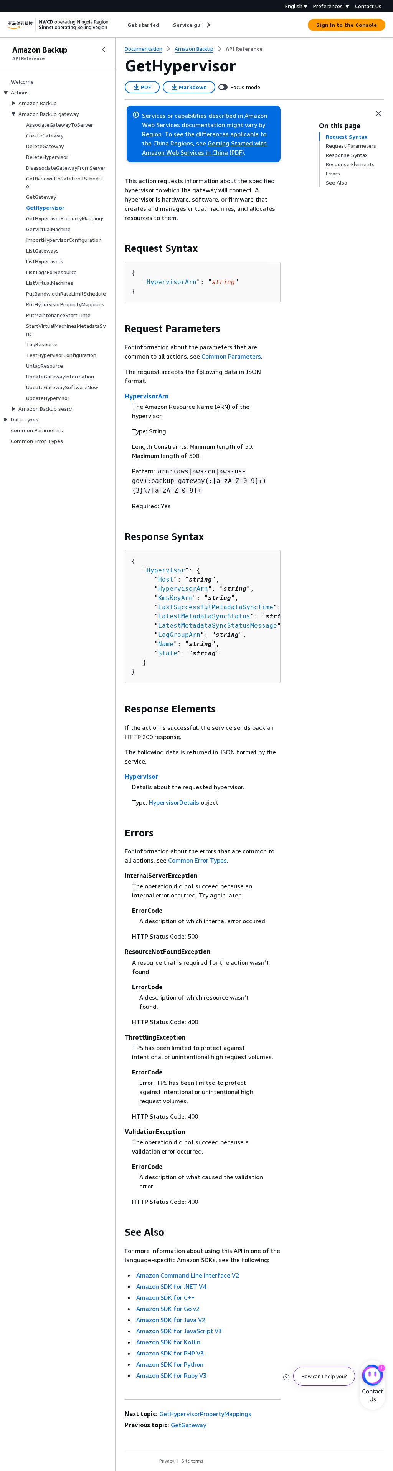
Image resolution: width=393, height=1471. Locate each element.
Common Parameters (231, 356)
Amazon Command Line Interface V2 (187, 1275)
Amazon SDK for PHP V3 (170, 1353)
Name (165, 644)
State (167, 653)
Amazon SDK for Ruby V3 (171, 1375)
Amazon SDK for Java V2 (170, 1320)
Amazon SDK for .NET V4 (171, 1286)
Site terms (192, 1461)
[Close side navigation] (103, 49)
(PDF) (237, 152)
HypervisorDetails (174, 802)
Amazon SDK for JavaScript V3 (179, 1331)
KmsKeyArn (175, 598)
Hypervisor (166, 570)
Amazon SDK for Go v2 (168, 1308)
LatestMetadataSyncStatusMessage (217, 625)
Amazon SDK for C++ (165, 1297)
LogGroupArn (179, 634)
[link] (244, 49)
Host (165, 579)
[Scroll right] (208, 25)
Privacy (166, 1461)
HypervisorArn (171, 282)
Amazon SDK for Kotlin (168, 1342)
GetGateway (188, 1425)
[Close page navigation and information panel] (378, 113)
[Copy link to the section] (118, 248)
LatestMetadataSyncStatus (204, 616)
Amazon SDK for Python (169, 1364)
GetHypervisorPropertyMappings (205, 1414)
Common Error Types (197, 860)
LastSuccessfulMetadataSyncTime (215, 607)
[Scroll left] (122, 25)
